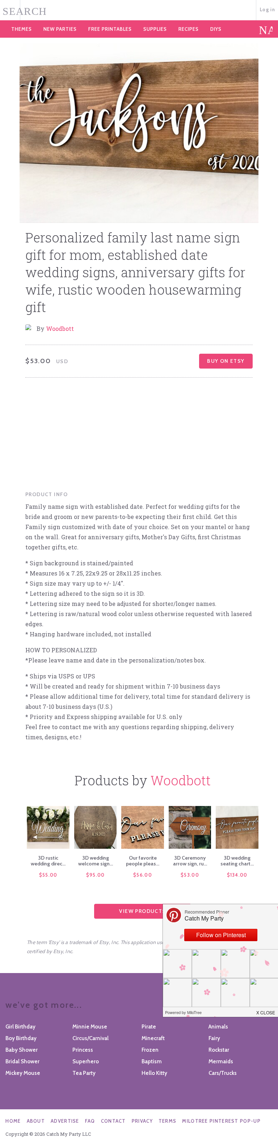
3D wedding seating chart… (237, 861)
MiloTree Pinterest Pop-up (221, 1121)
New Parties (60, 29)
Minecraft (153, 1038)
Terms (168, 1121)
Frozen (150, 1050)
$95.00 (95, 875)
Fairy (214, 1038)
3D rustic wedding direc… (48, 861)
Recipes (188, 29)
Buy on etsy (225, 361)
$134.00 (237, 875)
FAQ (90, 1121)
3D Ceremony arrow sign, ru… (190, 861)
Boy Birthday (21, 1038)
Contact (113, 1121)
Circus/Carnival (90, 1038)
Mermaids (220, 1061)
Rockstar (218, 1050)
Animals (218, 1026)
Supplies (155, 29)
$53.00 (190, 875)
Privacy (142, 1121)
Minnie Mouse (89, 1026)
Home (13, 1121)
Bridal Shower (22, 1061)
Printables (110, 29)
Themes (21, 29)
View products (142, 911)
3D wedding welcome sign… (95, 861)
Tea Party (84, 1073)
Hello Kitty (154, 1073)
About (36, 1121)
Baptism (152, 1061)
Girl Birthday (20, 1026)
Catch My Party (139, 10)
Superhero (85, 1061)
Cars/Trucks (222, 1073)
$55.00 (48, 875)
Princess (82, 1050)
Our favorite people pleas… (142, 861)
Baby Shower (21, 1050)
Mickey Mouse (22, 1073)
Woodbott (60, 328)
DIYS (216, 29)
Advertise (65, 1121)
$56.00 (142, 875)
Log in (267, 9)
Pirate (149, 1026)
